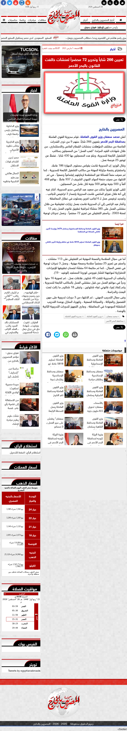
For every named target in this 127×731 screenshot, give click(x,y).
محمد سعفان (111, 136)
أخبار (112, 48)
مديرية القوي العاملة (73, 316)
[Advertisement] (84, 476)
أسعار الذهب (26, 482)
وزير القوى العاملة (92, 136)
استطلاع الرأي (25, 445)
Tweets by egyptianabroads (24, 670)
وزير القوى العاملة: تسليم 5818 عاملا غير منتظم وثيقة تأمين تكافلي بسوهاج (72, 243)
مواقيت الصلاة (25, 588)
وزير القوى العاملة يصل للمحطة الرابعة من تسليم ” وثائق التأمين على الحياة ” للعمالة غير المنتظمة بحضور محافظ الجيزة (65, 407)
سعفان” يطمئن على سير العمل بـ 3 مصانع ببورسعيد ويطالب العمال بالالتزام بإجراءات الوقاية (65, 423)
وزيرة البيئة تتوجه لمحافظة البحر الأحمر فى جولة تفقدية (95, 439)
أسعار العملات (25, 466)
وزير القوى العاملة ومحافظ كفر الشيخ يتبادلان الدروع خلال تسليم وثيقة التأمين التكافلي (65, 391)
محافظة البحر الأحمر (113, 141)
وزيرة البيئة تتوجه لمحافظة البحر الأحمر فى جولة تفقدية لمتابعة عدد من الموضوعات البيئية (66, 439)
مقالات (31, 237)
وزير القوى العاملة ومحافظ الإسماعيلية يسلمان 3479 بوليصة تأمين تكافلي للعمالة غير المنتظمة (73, 230)
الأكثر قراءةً (28, 346)
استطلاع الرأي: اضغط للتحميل (25, 452)
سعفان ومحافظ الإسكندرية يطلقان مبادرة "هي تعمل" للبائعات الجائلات (105, 376)
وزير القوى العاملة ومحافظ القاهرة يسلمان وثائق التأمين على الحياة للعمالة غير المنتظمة (105, 423)
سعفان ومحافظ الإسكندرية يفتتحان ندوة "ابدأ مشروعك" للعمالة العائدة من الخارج (65, 376)
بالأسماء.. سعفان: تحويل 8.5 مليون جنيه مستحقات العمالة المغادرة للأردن (105, 407)
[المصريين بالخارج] (21, 63)
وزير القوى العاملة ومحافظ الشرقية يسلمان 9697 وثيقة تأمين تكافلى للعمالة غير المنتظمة (105, 391)
